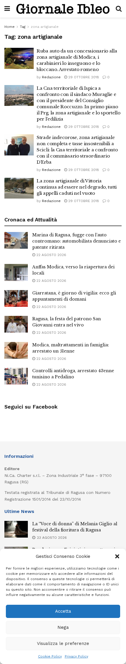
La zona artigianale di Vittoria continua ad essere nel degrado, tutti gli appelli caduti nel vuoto (77, 187)
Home (9, 27)
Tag (22, 27)
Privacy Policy (76, 656)
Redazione (51, 77)
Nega (63, 627)
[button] (117, 556)
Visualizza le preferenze (63, 643)
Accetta (63, 611)
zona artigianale (45, 27)
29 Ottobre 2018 (83, 77)
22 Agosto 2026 (50, 255)
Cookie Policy (50, 656)
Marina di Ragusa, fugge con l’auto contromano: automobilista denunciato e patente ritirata (76, 241)
